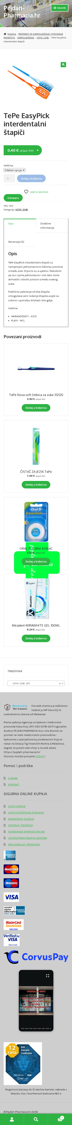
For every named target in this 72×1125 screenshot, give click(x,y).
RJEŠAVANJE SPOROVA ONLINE (26, 831)
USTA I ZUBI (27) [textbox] (34, 683)
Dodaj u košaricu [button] (36, 407)
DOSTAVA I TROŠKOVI (20, 825)
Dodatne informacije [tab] (47, 225)
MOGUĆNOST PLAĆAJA (21, 818)
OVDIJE (40, 756)
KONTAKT (13, 784)
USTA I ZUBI (43, 37)
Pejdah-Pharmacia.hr (22, 11)
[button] (63, 64)
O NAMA (13, 778)
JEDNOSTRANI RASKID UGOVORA (27, 837)
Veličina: (8, 165)
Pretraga (36, 1119)
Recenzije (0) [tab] (16, 241)
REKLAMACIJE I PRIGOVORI (24, 844)
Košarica (55, 1116)
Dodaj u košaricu (31, 178)
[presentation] (22, 1028)
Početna (11, 34)
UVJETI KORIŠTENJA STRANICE (26, 812)
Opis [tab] (11, 223)
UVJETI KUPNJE (17, 806)
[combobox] (36, 683)
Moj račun (12, 1119)
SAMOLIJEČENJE (25, 37)
